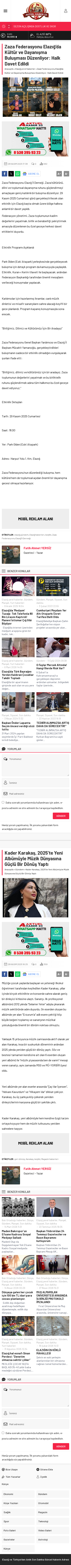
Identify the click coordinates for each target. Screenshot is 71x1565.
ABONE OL (34, 173)
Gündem (28, 599)
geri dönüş (19, 1159)
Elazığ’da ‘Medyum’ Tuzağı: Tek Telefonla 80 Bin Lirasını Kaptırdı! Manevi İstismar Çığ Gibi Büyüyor (17, 617)
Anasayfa (9, 68)
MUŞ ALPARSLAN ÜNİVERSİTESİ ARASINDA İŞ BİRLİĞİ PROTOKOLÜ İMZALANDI (51, 1297)
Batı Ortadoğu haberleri (14, 1220)
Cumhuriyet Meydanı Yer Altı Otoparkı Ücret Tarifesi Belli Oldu (51, 614)
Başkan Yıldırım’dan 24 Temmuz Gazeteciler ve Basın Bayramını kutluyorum (51, 1235)
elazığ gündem (21, 534)
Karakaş (29, 1159)
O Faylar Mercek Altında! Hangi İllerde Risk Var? (51, 666)
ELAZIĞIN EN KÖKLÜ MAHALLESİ (48, 1351)
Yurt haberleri (17, 602)
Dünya (30, 1220)
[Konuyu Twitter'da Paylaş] (11, 173)
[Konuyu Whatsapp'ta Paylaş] (17, 173)
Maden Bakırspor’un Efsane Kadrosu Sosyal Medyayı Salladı (16, 1234)
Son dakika (25, 715)
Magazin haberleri (49, 1159)
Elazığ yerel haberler (25, 68)
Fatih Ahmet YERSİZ (37, 548)
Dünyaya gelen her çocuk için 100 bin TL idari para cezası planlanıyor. (17, 1295)
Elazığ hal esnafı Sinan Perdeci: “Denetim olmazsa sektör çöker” (16, 1356)
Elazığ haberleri (36, 534)
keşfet (48, 534)
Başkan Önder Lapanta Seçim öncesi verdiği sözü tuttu (18, 726)
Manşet (5, 602)
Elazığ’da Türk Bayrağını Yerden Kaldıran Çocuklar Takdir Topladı (18, 675)
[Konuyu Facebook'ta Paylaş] (4, 173)
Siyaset (58, 599)
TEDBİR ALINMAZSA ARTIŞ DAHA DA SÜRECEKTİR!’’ (52, 724)
